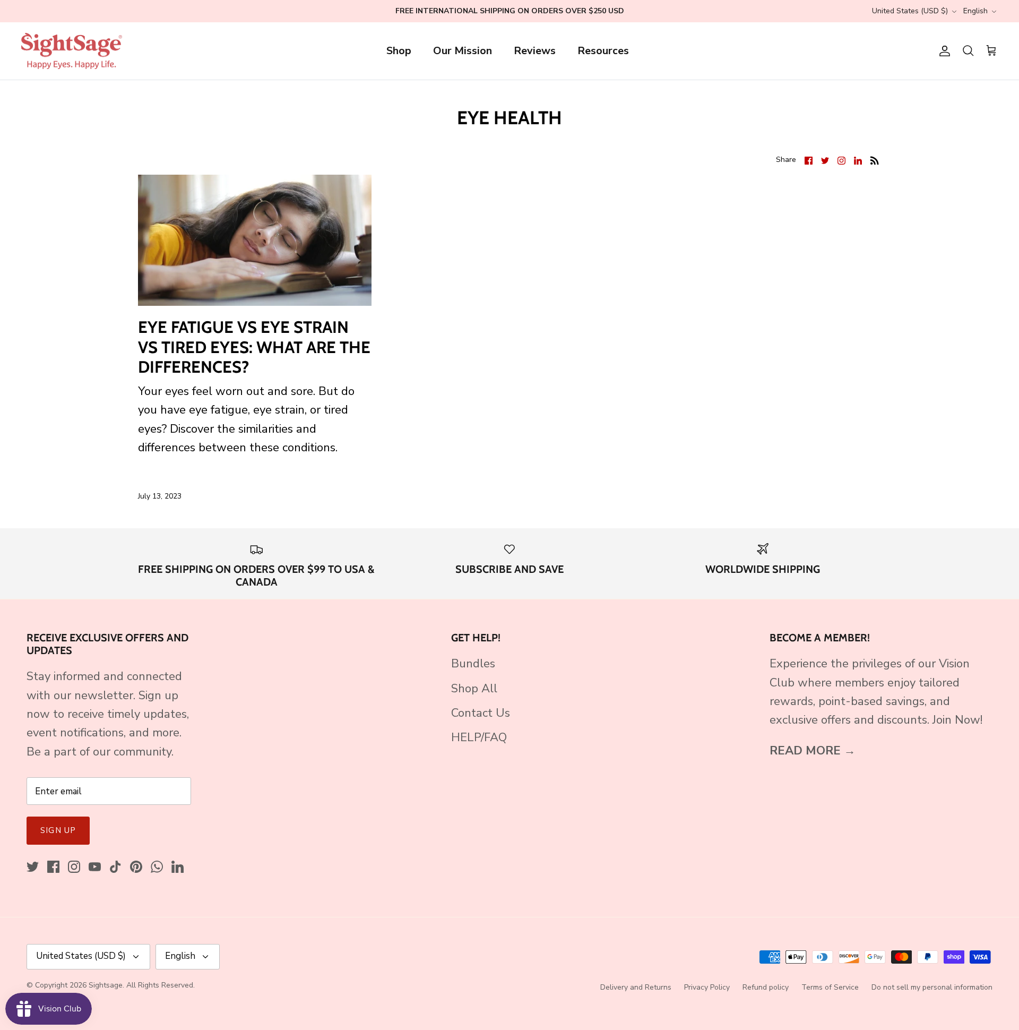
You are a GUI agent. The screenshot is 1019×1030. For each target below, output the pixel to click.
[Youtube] (95, 867)
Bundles (473, 664)
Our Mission (462, 51)
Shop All (474, 689)
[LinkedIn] (177, 867)
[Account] (942, 51)
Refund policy (765, 987)
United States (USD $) (910, 11)
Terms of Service (830, 987)
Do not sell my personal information (931, 987)
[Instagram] (74, 867)
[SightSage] (71, 51)
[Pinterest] (136, 867)
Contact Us (480, 713)
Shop (398, 51)
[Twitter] (33, 867)
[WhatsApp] (157, 867)
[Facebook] (53, 867)
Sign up (58, 830)
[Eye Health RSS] (874, 159)
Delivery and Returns (635, 987)
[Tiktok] (115, 867)
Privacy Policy (707, 987)
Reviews (535, 51)
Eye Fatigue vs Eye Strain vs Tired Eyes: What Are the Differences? (254, 346)
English (975, 11)
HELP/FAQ (479, 737)
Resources (603, 51)
